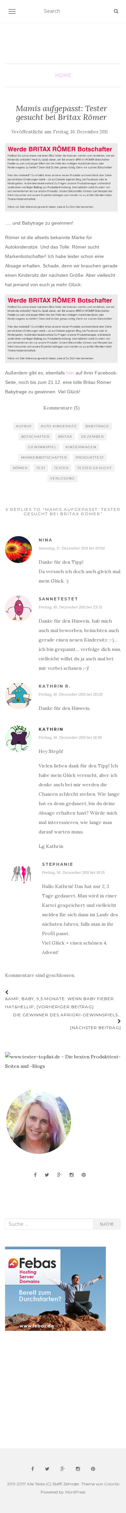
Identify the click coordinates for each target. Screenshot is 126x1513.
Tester (61, 468)
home (63, 75)
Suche (107, 1223)
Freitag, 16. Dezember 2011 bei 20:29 (71, 694)
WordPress (75, 1491)
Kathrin (51, 729)
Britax (65, 436)
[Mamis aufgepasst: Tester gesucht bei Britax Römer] (61, 177)
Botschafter (35, 436)
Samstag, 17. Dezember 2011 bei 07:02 (72, 548)
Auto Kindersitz (59, 426)
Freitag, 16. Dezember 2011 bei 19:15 (73, 872)
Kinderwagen (81, 447)
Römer (20, 468)
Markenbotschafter (44, 457)
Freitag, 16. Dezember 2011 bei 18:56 (70, 737)
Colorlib (111, 1483)
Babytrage (97, 426)
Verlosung (62, 478)
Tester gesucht (94, 468)
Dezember (92, 436)
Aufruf (24, 426)
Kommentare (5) (61, 408)
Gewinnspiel (42, 447)
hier (70, 372)
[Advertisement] (55, 1390)
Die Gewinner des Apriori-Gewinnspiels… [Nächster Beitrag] (67, 1021)
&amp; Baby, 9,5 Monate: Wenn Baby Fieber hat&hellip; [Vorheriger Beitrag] (59, 1002)
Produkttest (90, 457)
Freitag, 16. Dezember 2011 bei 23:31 (70, 607)
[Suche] (116, 11)
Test (40, 468)
